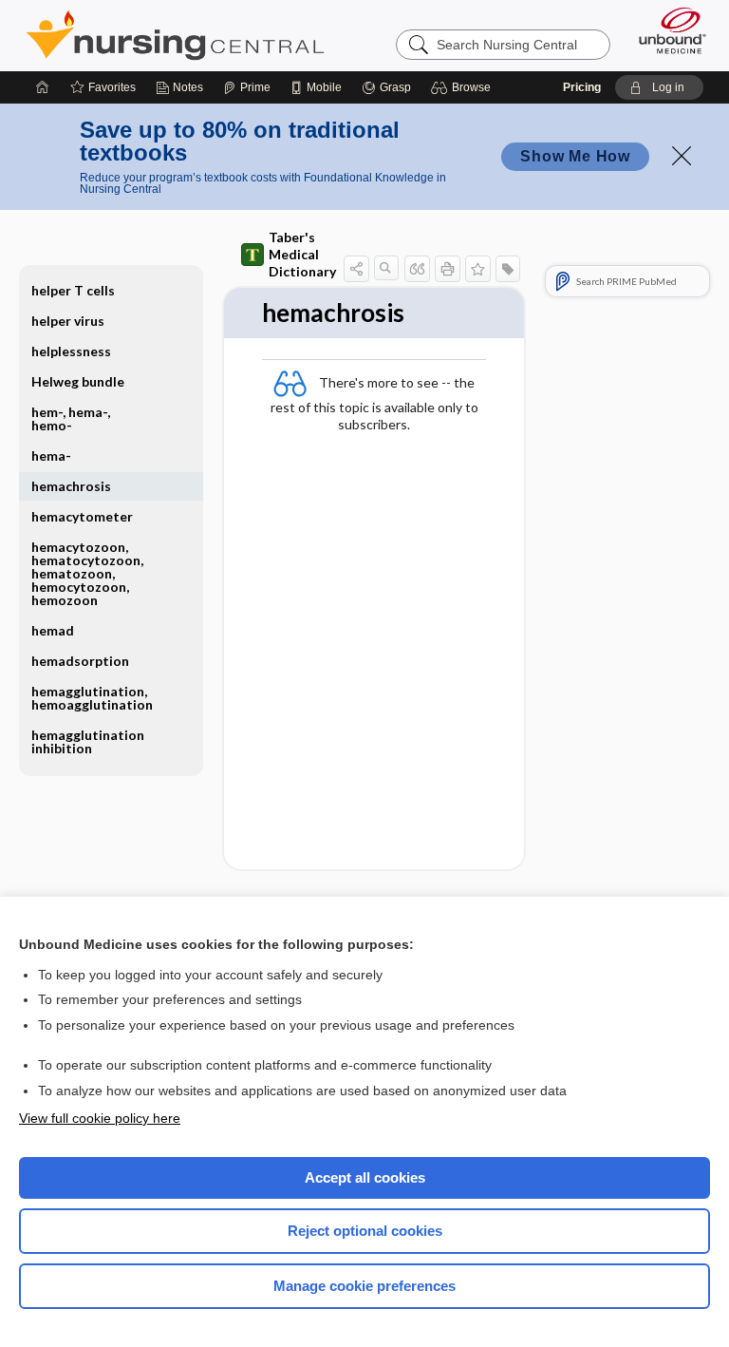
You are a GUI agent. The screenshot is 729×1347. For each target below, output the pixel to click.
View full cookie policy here (99, 1118)
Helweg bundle (77, 381)
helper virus (67, 321)
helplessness (71, 351)
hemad (52, 630)
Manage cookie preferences (364, 1286)
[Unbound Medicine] (666, 30)
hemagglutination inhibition (87, 741)
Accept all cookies (365, 1177)
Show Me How (575, 156)
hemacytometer (82, 516)
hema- (51, 455)
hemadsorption (80, 661)
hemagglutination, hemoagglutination (92, 697)
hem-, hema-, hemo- (70, 418)
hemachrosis (71, 486)
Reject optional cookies (365, 1231)
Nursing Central (175, 35)
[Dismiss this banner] (681, 155)
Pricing (582, 87)
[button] (463, 87)
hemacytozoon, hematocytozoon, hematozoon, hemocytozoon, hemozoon (87, 573)
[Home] (42, 87)
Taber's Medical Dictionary (302, 254)
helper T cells (73, 290)
